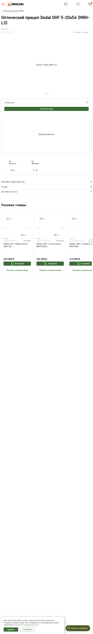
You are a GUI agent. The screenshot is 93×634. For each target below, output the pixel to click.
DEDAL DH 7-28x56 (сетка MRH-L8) (15, 245)
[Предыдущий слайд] (5, 228)
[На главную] (17, 4)
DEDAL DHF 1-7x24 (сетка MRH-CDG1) (48, 245)
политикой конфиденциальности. (26, 625)
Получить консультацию (17, 270)
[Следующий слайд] (29, 228)
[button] (78, 628)
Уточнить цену (46, 109)
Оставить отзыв (81, 32)
